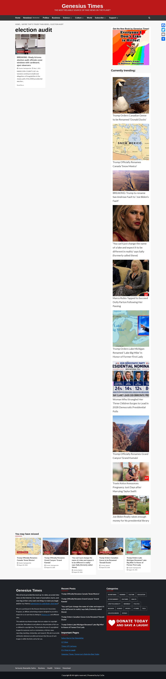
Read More (20, 85)
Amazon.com (45, 615)
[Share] (163, 39)
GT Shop (64, 642)
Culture (78, 18)
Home (17, 18)
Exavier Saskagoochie (25, 68)
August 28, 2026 (105, 567)
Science (66, 18)
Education (141, 594)
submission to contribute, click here (44, 603)
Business (56, 18)
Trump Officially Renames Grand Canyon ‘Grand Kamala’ (54, 560)
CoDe (102, 675)
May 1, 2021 (37, 68)
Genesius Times (82, 6)
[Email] (163, 34)
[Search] (149, 18)
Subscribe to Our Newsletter (72, 638)
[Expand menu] (71, 18)
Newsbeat (31, 18)
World (89, 18)
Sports (127, 608)
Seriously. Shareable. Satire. (25, 668)
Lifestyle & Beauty (114, 604)
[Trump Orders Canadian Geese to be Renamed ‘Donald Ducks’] (110, 546)
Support (112, 18)
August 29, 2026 (50, 567)
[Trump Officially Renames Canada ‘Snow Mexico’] (28, 546)
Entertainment (113, 599)
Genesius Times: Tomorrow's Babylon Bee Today (80, 654)
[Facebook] (163, 25)
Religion (111, 608)
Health (133, 599)
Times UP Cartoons (69, 646)
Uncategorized (113, 613)
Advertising (112, 594)
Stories (136, 608)
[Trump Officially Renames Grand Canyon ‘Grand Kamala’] (55, 546)
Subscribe (99, 18)
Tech (144, 608)
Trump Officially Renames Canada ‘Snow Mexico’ (80, 594)
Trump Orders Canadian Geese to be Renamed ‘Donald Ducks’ (108, 560)
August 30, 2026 (23, 565)
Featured (125, 599)
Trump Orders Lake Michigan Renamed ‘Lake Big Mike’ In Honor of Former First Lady (82, 626)
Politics (46, 18)
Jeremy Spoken (78, 570)
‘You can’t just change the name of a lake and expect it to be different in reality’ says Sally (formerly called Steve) (83, 562)
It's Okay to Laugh (68, 650)
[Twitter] (163, 30)
